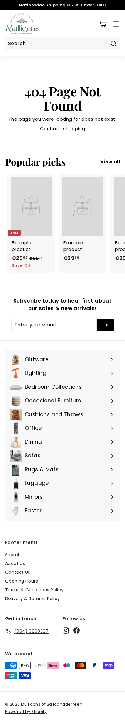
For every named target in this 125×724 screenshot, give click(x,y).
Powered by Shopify (26, 711)
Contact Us (17, 572)
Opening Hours (21, 581)
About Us (15, 563)
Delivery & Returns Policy (32, 599)
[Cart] (103, 24)
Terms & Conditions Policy (34, 590)
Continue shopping (62, 128)
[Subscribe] (105, 325)
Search (13, 555)
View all (110, 161)
